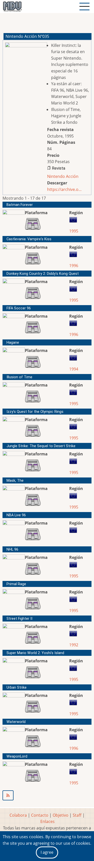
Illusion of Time (19, 377)
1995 (73, 231)
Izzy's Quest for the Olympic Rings (35, 412)
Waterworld (16, 722)
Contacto (39, 815)
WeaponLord (17, 756)
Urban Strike (17, 687)
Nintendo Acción (62, 176)
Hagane (13, 342)
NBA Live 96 (16, 515)
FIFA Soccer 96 (19, 308)
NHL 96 (12, 549)
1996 (73, 265)
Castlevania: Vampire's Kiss (29, 239)
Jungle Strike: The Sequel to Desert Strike (41, 446)
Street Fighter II (19, 619)
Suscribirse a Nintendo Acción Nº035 (47, 795)
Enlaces (47, 821)
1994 (73, 369)
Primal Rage (16, 584)
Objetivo (60, 815)
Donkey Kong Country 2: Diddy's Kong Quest (43, 274)
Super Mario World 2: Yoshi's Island (35, 653)
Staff (77, 815)
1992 (73, 645)
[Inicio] (12, 7)
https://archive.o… (64, 189)
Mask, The (15, 480)
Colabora (18, 815)
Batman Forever (20, 205)
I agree (47, 852)
